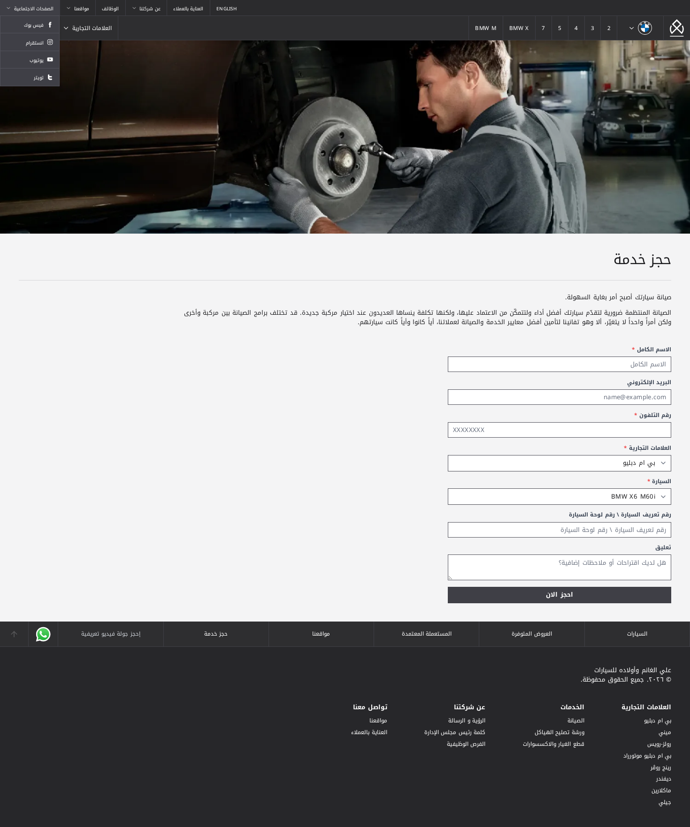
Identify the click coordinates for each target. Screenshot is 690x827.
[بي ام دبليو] (640, 28)
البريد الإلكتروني (649, 383)
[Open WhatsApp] (43, 634)
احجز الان (559, 594)
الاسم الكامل (651, 350)
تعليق (663, 548)
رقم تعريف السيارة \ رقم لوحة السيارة (620, 515)
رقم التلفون (652, 415)
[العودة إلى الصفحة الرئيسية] (677, 28)
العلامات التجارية (647, 448)
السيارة (659, 482)
